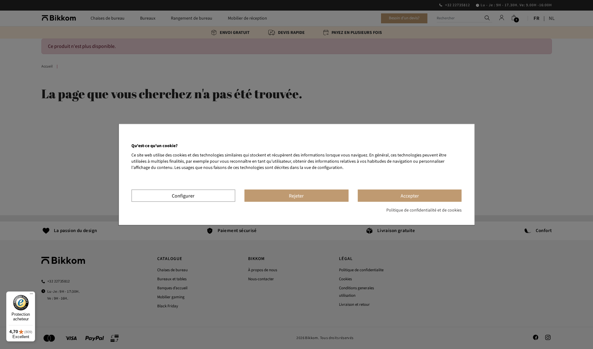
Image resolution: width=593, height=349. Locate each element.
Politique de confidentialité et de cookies (424, 210)
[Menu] (31, 295)
